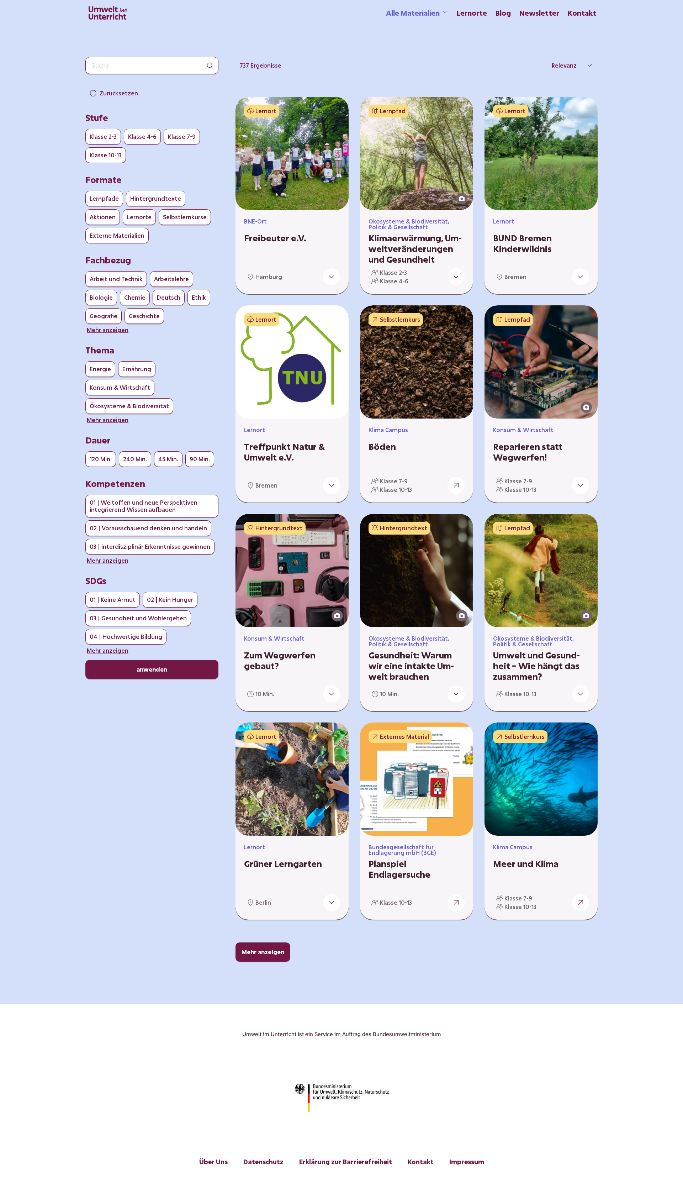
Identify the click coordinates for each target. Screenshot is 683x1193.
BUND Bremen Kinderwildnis (522, 243)
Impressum (466, 1161)
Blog (503, 12)
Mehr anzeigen (263, 952)
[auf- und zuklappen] (331, 276)
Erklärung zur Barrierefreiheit (345, 1161)
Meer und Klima (525, 863)
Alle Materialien (413, 12)
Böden (382, 446)
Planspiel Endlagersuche (399, 869)
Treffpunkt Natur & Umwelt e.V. (284, 452)
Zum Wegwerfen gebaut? (280, 660)
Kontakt (582, 12)
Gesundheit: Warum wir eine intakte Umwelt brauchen (411, 666)
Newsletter (539, 12)
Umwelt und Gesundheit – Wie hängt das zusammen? (536, 666)
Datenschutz (263, 1161)
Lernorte (472, 12)
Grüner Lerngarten (283, 863)
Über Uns (213, 1161)
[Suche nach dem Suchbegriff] (209, 65)
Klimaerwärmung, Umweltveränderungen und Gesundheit (415, 249)
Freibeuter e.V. (275, 238)
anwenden (152, 669)
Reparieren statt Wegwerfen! (527, 452)
